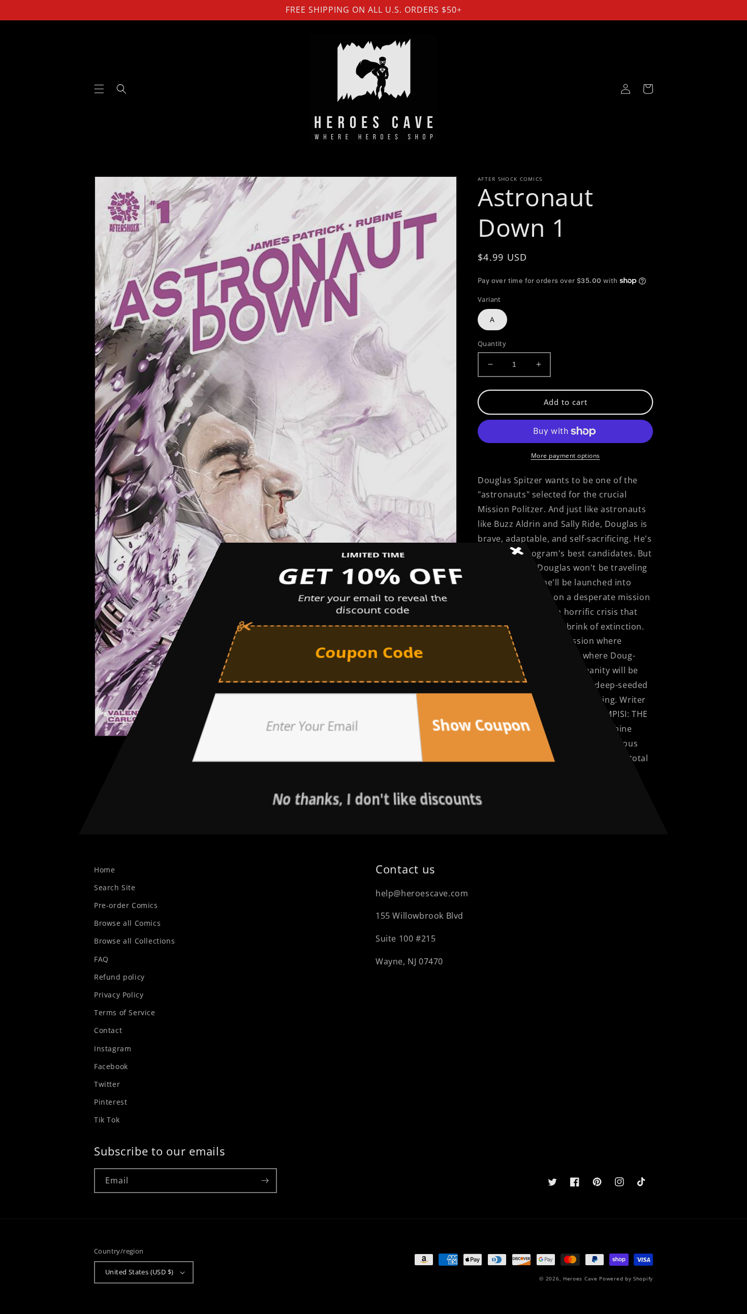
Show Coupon (433, 689)
